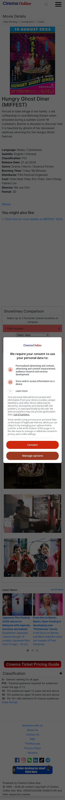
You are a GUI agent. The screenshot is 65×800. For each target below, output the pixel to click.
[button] (32, 391)
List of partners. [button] (22, 414)
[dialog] (32, 400)
